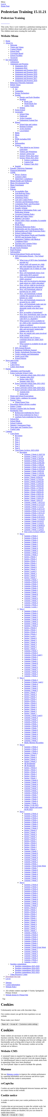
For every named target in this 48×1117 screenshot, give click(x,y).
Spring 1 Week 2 (30, 576)
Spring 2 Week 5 (30, 557)
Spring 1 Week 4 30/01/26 (34, 494)
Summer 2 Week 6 (31, 885)
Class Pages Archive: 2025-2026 (27, 450)
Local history (24, 131)
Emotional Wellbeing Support (26, 350)
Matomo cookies (13, 1074)
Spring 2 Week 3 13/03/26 (34, 484)
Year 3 (17, 442)
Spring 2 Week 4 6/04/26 (33, 477)
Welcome (13, 45)
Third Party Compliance (24, 179)
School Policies (20, 358)
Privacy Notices (21, 175)
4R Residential (29, 766)
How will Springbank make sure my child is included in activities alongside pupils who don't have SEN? (33, 307)
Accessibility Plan (21, 191)
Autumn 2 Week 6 (31, 582)
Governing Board (16, 53)
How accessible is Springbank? (31, 312)
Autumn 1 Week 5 (31, 601)
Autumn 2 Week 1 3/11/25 (34, 515)
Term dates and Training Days (21, 427)
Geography (19, 112)
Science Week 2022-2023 (29, 156)
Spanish (18, 166)
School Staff (14, 51)
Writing (22, 108)
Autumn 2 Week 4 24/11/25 (34, 509)
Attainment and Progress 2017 (26, 78)
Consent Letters (20, 177)
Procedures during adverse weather (23, 404)
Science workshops (31, 160)
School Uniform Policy (23, 233)
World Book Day (30, 104)
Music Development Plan (19, 183)
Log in (3, 4)
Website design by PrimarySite (17, 995)
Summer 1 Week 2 (31, 542)
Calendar (13, 363)
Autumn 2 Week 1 (31, 592)
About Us (9, 43)
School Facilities (16, 56)
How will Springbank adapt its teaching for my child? (31, 290)
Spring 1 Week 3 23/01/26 (34, 496)
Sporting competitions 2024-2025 (27, 968)
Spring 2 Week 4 (30, 559)
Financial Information (18, 170)
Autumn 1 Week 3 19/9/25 (34, 528)
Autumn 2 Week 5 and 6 (33, 715)
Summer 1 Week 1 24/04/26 (34, 475)
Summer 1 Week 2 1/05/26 (34, 473)
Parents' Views (15, 400)
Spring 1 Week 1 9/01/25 (33, 500)
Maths (17, 133)
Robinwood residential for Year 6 (27, 413)
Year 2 (17, 440)
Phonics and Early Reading (30, 97)
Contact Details (16, 49)
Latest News (14, 365)
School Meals (15, 421)
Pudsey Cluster (15, 406)
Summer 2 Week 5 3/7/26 (33, 456)
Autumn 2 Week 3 (31, 588)
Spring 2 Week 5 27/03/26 (34, 479)
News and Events (12, 360)
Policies (13, 189)
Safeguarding (20, 143)
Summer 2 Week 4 (31, 538)
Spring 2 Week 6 (30, 628)
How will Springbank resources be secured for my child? (32, 301)
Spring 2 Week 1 (30, 565)
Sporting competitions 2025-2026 (27, 966)
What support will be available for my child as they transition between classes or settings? (32, 323)
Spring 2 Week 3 (30, 561)
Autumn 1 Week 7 (31, 596)
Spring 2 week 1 (30, 636)
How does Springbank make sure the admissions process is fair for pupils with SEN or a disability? (33, 317)
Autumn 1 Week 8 (31, 594)
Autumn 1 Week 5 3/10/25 (34, 523)
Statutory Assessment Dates (20, 425)
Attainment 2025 (21, 66)
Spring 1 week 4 (30, 571)
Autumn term (24, 392)
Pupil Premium (15, 250)
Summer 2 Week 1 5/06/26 (34, 465)
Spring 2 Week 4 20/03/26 (34, 482)
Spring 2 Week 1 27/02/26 (34, 488)
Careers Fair (28, 162)
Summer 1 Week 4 (31, 548)
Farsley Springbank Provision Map (28, 352)
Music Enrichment (17, 185)
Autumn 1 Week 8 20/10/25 (34, 517)
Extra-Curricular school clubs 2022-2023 (30, 375)
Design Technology (22, 93)
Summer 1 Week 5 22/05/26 (34, 467)
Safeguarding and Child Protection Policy (30, 231)
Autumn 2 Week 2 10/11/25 (34, 513)
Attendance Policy (21, 198)
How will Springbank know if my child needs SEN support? (32, 274)
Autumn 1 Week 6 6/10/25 (34, 521)
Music (17, 135)
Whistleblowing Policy (23, 246)
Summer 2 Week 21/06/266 (34, 463)
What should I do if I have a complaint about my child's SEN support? (31, 339)
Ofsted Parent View (22, 402)
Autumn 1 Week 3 (31, 674)
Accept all (13, 1024)
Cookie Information (13, 985)
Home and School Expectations (21, 396)
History (17, 122)
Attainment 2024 (21, 68)
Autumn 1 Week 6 (31, 599)
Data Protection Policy (23, 206)
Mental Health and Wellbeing (21, 181)
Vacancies (14, 58)
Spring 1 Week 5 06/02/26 (34, 492)
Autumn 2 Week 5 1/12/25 (34, 507)
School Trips (24, 114)
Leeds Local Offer (21, 356)
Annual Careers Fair (27, 154)
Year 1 (17, 438)
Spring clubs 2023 (26, 379)
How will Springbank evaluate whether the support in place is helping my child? (31, 296)
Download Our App (13, 977)
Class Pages (14, 434)
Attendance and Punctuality (20, 371)
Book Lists (28, 101)
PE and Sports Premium (19, 248)
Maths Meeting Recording (33, 743)
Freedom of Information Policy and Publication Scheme (28, 211)
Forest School (20, 110)
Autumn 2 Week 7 (31, 580)
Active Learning (26, 118)
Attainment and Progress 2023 (26, 70)
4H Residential (29, 764)
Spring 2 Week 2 (30, 563)
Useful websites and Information (27, 354)
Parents (8, 369)
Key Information (12, 60)
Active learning (25, 129)
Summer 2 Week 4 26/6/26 (34, 459)
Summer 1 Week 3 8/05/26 (34, 471)
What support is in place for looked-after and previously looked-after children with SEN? (33, 329)
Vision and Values (17, 47)
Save (21, 1115)
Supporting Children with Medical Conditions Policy (27, 240)
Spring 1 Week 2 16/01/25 (34, 498)
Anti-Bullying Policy (22, 193)
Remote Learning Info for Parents (22, 408)
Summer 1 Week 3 (31, 550)
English (18, 95)
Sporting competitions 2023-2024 (27, 970)
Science (18, 145)
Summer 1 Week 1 (31, 555)
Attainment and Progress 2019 (26, 74)
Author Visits (29, 106)
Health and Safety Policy (24, 216)
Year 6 (17, 448)
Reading (23, 99)
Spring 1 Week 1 (30, 578)
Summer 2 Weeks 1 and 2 (33, 682)
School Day (14, 419)
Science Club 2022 (31, 164)
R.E (16, 141)
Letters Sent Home (17, 367)
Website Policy (11, 987)
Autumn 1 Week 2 (31, 605)
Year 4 (17, 444)
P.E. (16, 137)
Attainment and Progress (19, 64)
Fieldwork (23, 116)
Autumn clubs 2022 (27, 377)
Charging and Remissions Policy (27, 202)
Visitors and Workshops (28, 152)
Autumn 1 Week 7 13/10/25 (34, 519)
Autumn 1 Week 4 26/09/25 (34, 525)
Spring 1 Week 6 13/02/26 (34, 490)
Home (8, 41)
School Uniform (16, 423)
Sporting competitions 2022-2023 (27, 972)
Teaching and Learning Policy (26, 243)
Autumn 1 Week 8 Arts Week (35, 866)
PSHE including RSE (23, 139)
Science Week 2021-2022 (29, 158)
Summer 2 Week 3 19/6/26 (34, 461)
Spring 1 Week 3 (30, 573)
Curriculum (14, 87)
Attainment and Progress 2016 (26, 81)
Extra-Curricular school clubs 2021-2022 (30, 383)
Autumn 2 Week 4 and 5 (33, 655)
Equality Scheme (21, 208)
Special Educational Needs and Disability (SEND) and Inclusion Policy (30, 236)
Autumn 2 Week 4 (31, 586)
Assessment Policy (22, 195)
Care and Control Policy (24, 200)
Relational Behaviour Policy (25, 227)
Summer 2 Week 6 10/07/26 (34, 454)
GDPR (12, 172)
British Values (15, 85)
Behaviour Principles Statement (21, 83)
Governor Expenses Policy (25, 214)
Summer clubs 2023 (27, 381)
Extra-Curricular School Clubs (21, 373)
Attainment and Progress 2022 (26, 72)
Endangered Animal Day (29, 120)
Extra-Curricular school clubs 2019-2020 (30, 390)
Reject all (5, 1024)
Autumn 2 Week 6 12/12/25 (34, 505)
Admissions (14, 62)
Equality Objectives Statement (21, 168)
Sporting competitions (18, 964)
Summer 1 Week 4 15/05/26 (34, 469)
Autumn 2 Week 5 (31, 584)
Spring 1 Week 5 (30, 569)
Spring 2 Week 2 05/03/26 (34, 486)
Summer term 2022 (27, 385)
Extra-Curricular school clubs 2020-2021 (30, 388)
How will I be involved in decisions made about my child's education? (33, 282)
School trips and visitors (28, 124)
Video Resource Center (18, 974)
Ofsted (12, 187)
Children (9, 431)
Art (16, 89)
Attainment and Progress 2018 (26, 76)
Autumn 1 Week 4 (31, 603)
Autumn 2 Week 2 (31, 590)
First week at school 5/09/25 (34, 532)
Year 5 (17, 446)
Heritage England (26, 127)
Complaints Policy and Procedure (27, 204)
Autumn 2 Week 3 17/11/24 (34, 511)
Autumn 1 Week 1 (31, 741)
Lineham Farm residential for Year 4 (28, 417)
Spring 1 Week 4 (30, 642)
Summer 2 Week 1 (31, 544)
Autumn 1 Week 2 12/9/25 (34, 530)
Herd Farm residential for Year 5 (27, 415)
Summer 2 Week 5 (31, 536)
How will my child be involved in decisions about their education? (32, 286)
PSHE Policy (20, 225)
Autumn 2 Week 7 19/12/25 (34, 502)
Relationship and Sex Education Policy (29, 229)
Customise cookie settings (29, 1024)
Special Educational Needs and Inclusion (25, 254)
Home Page (5, 6)
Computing (19, 91)
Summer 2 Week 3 (31, 540)
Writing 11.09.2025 (31, 805)
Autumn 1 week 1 (31, 607)
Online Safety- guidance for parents (23, 398)
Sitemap (9, 983)
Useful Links (15, 429)
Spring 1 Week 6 (30, 567)
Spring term (24, 394)
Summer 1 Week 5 (31, 546)
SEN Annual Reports (23, 348)
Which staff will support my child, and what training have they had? (32, 265)
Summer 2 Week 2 (31, 613)
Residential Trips (16, 411)
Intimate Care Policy (22, 218)
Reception (18, 436)
